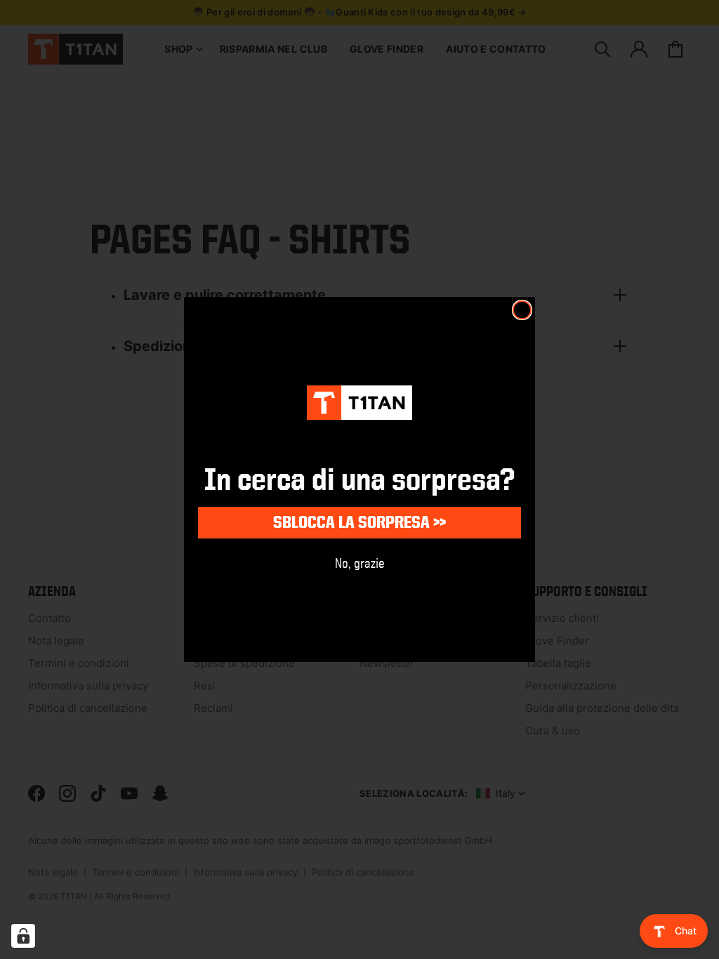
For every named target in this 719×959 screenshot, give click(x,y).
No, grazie (360, 563)
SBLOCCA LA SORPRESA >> (359, 521)
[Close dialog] (522, 310)
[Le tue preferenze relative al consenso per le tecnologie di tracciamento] (23, 936)
